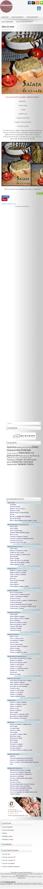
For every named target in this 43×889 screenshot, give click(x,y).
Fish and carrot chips (16, 644)
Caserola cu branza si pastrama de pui (21, 538)
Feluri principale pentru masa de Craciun (22, 784)
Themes (4, 833)
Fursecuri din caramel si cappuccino (21, 774)
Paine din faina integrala (17, 580)
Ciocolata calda (14, 728)
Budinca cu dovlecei (16, 660)
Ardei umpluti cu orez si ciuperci (19, 618)
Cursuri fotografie (7, 827)
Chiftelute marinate (15, 628)
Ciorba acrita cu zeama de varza (20, 594)
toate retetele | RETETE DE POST (30, 698)
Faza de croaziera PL (32, 17)
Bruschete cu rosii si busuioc (18, 686)
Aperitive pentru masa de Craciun (20, 786)
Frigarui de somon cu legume (18, 646)
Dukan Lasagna (14, 558)
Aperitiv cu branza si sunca (18, 704)
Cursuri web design (8, 830)
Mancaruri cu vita (25, 456)
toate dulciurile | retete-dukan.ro (31, 522)
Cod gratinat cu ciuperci (17, 640)
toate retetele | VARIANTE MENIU (30, 632)
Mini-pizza (13, 578)
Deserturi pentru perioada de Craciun (21, 788)
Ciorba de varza (14, 688)
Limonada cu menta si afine (18, 734)
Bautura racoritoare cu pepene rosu (20, 724)
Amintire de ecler (15, 506)
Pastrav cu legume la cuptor (18, 652)
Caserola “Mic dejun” (16, 626)
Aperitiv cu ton (14, 708)
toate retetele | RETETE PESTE (31, 654)
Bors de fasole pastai (16, 592)
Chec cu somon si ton (16, 638)
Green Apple (13, 732)
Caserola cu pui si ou (16, 540)
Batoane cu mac (15, 510)
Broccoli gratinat (15, 620)
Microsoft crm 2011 (38, 884)
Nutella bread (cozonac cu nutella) (20, 770)
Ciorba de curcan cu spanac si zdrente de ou (23, 600)
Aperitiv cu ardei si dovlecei (18, 702)
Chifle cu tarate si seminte (18, 574)
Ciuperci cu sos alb (16, 666)
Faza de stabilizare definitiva (24, 22)
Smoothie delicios (15, 748)
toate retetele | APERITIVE (33, 720)
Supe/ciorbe (12, 464)
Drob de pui (13, 672)
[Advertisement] (22, 300)
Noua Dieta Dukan (26, 457)
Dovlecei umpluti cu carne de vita (20, 554)
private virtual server (25, 884)
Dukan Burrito (14, 556)
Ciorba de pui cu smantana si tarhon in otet (23, 606)
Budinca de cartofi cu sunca (18, 622)
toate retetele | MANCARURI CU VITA (29, 566)
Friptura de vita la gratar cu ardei (20, 562)
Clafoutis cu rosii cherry (17, 670)
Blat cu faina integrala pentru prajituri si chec (23, 520)
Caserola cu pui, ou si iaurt (18, 542)
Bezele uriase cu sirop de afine (19, 512)
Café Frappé (13, 726)
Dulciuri (26, 450)
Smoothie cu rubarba (16, 746)
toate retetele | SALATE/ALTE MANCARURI (27, 676)
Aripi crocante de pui (16, 530)
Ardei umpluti (14, 528)
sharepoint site (28, 883)
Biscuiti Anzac (14, 780)
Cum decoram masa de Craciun (19, 790)
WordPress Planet (7, 839)
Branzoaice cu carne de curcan (19, 714)
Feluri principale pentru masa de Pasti (21, 758)
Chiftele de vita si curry (17, 552)
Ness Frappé (14, 742)
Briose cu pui (14, 534)
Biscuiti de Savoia (15, 518)
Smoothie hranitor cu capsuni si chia (21, 750)
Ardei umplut (14, 526)
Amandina (13, 504)
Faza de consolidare (7, 22)
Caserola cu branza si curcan (19, 536)
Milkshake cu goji (15, 736)
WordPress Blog (7, 836)
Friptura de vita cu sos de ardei (19, 560)
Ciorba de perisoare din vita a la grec (21, 604)
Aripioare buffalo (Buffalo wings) (19, 532)
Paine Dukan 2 (14, 584)
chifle (40, 136)
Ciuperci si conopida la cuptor (19, 668)
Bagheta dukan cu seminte (18, 572)
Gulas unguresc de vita (17, 564)
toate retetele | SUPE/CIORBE (31, 610)
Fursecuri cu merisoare (17, 776)
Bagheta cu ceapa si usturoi (18, 570)
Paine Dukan (14, 582)
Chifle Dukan (14, 576)
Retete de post (11, 203)
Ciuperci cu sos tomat (16, 692)
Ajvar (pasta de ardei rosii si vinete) (20, 658)
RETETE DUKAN (10, 882)
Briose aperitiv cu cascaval (18, 718)
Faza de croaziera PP (17, 17)
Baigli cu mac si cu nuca (17, 508)
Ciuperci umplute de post (17, 696)
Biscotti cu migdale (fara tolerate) (20, 516)
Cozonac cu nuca (15, 782)
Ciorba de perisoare (16, 602)
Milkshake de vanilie (16, 738)
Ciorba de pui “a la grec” (17, 608)
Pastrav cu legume (15, 650)
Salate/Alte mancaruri (22, 462)
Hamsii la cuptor (15, 648)
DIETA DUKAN (27, 447)
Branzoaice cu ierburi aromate (19, 716)
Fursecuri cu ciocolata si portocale (20, 772)
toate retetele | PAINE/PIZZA (32, 588)
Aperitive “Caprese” (16, 710)
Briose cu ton (14, 636)
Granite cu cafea (15, 730)
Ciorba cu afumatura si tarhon (19, 596)
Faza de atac (5, 17)
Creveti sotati (14, 642)
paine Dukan (31, 136)
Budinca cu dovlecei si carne (18, 550)
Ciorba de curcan (15, 598)
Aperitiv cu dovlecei (16, 706)
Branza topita (14, 712)
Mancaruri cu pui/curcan (20, 454)
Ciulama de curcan (15, 630)
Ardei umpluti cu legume (17, 616)
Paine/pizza (11, 460)
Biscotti (12, 514)
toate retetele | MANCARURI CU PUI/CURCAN (27, 544)
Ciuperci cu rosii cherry (17, 664)
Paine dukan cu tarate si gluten (19, 586)
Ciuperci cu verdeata (16, 694)
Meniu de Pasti (16, 457)
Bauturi (19, 447)
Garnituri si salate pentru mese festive (21, 760)
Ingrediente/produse (12, 453)
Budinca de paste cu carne (18, 624)
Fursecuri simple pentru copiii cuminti (21, 778)
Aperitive (4, 203)
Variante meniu (25, 464)
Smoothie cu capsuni (16, 744)
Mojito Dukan (14, 740)
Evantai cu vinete (15, 674)
